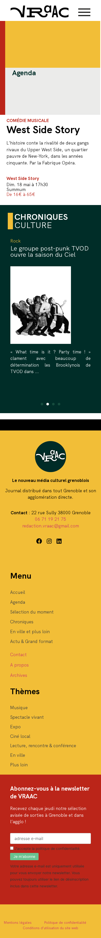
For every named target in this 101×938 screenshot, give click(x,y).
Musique (19, 707)
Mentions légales (18, 922)
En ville (17, 755)
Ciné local (20, 736)
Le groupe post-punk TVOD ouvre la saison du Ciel (49, 251)
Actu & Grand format (31, 641)
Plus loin (19, 765)
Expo (15, 727)
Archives (18, 675)
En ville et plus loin (30, 631)
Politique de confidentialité (65, 922)
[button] (42, 404)
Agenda (17, 602)
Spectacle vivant (27, 717)
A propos (19, 665)
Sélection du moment (32, 612)
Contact (18, 654)
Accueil (17, 592)
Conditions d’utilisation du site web (50, 928)
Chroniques (21, 622)
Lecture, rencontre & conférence (43, 745)
